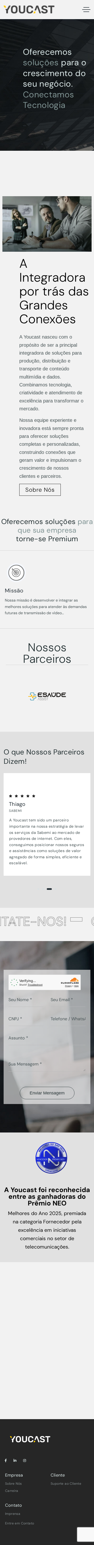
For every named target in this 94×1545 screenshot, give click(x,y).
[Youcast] (29, 10)
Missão (14, 591)
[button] (38, 889)
